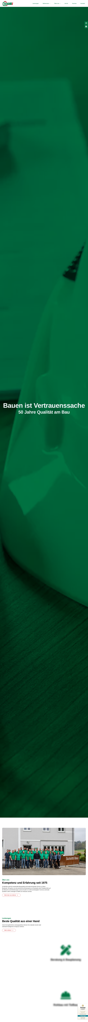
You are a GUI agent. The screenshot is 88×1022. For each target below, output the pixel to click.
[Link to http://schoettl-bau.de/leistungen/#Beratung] (65, 950)
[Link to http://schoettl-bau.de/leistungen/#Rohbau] (65, 995)
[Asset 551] (8, 1)
